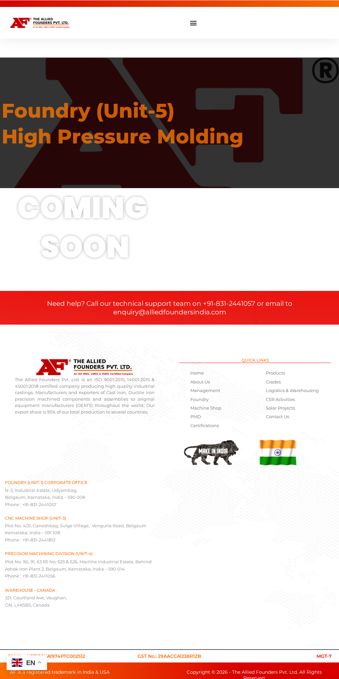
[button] (193, 23)
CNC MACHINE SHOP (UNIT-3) (35, 518)
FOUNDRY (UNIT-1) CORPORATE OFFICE (46, 482)
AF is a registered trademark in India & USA (60, 672)
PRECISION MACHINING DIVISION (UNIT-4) (49, 553)
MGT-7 (324, 656)
